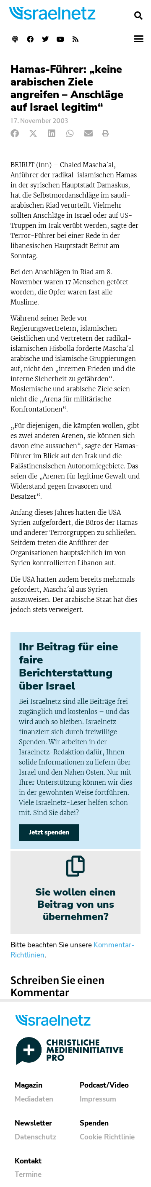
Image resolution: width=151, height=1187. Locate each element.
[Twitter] (45, 39)
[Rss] (75, 39)
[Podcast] (15, 39)
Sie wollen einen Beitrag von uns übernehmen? (75, 904)
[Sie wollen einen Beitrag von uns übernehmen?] (75, 866)
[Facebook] (30, 39)
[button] (138, 15)
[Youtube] (60, 39)
